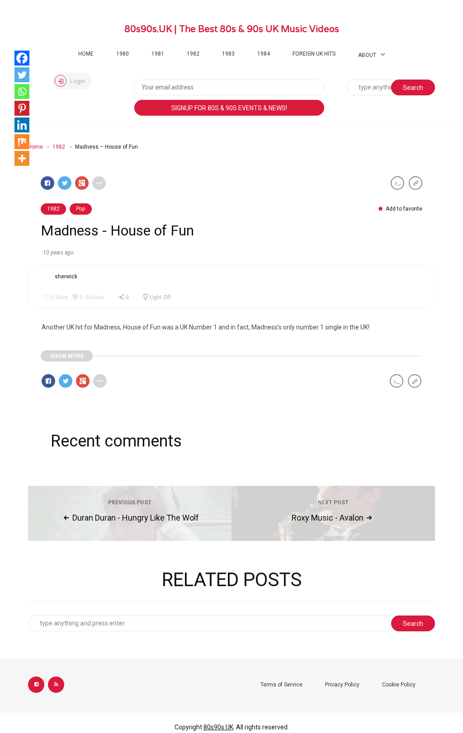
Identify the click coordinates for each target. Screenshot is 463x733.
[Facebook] (21, 58)
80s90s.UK (218, 727)
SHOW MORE (67, 356)
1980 (122, 54)
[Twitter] (21, 74)
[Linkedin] (21, 124)
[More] (21, 158)
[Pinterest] (21, 108)
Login (77, 81)
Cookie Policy (399, 684)
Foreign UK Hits (314, 54)
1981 (157, 54)
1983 (228, 54)
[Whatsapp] (21, 91)
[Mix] (21, 141)
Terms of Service (281, 684)
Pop (80, 209)
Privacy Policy (342, 684)
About (367, 55)
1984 (263, 54)
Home (86, 54)
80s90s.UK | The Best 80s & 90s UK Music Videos (231, 29)
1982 (193, 54)
